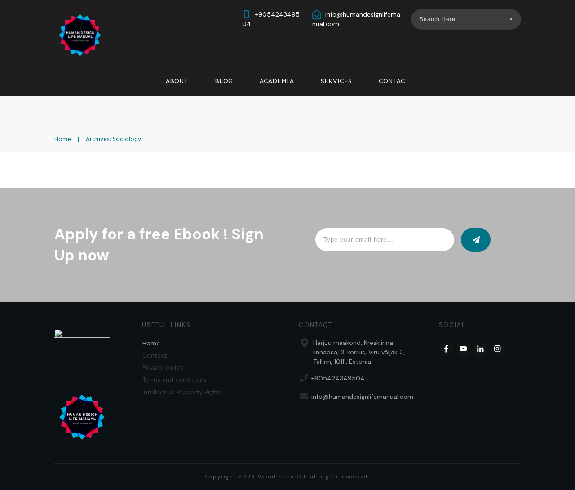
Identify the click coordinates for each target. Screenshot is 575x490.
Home (151, 343)
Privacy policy (162, 367)
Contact (154, 355)
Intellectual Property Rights (182, 392)
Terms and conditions (174, 379)
